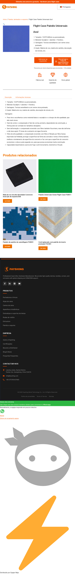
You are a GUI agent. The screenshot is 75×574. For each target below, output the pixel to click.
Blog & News (7, 352)
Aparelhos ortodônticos (11, 309)
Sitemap (51, 396)
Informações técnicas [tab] (23, 97)
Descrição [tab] (8, 97)
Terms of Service (42, 396)
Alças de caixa (8, 301)
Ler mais (7, 201)
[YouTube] (19, 283)
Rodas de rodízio (9, 317)
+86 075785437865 (12, 379)
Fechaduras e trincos (10, 297)
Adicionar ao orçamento (43, 60)
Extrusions (6, 321)
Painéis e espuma (9, 325)
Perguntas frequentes (10, 356)
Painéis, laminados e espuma (18, 19)
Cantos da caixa (8, 305)
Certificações (7, 344)
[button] (4, 24)
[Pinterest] (14, 283)
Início (5, 19)
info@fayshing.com (12, 376)
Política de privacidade (28, 396)
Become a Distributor (10, 348)
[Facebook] (5, 283)
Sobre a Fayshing (9, 340)
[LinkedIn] (10, 283)
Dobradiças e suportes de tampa (14, 313)
